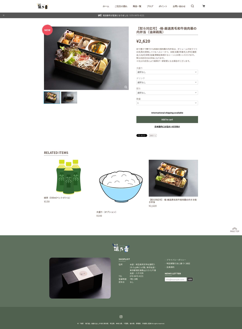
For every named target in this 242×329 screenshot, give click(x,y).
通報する (153, 135)
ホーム (106, 6)
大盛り (139, 68)
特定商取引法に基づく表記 (178, 263)
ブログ (150, 6)
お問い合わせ (179, 6)
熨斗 (138, 88)
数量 (138, 99)
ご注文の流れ (121, 6)
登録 (190, 279)
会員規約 (170, 267)
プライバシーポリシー (176, 259)
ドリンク (140, 78)
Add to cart (167, 119)
